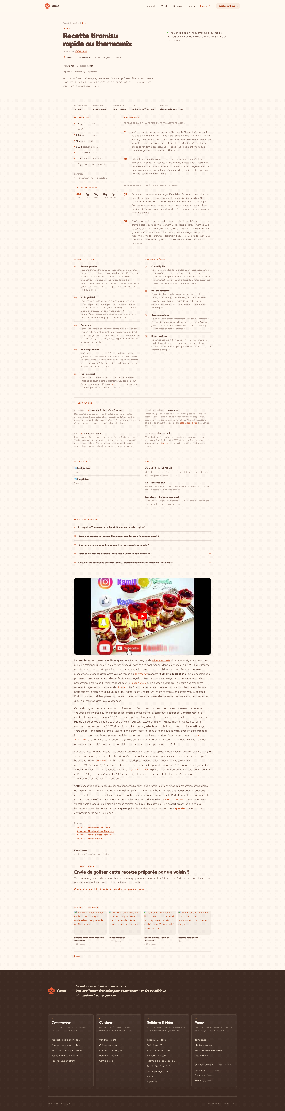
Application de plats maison (66, 1039)
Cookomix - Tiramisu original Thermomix (95, 831)
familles (164, 443)
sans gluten (102, 760)
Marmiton (122, 687)
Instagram (208, 1070)
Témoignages (202, 1039)
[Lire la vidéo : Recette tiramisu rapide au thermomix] (142, 616)
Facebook (204, 1075)
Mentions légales (203, 1045)
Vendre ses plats (107, 1039)
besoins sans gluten (188, 423)
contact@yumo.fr (204, 1064)
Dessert (85, 23)
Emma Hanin (81, 51)
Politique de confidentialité (208, 1050)
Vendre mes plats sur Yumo (129, 889)
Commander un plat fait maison (92, 889)
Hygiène (191, 6)
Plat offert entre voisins (159, 1050)
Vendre (165, 6)
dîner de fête (138, 682)
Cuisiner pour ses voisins (111, 1045)
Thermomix (141, 673)
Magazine (152, 1081)
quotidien (180, 808)
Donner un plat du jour (111, 1050)
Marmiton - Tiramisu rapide (89, 838)
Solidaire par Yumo (156, 1045)
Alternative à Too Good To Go (162, 1060)
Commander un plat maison (66, 1045)
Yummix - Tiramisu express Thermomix (95, 835)
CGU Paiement (202, 1055)
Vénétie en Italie (161, 660)
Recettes (75, 23)
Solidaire (177, 6)
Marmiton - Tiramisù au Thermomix (93, 827)
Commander (150, 6)
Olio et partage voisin (158, 1071)
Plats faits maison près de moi (67, 1050)
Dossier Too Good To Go (159, 1066)
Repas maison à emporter (65, 1055)
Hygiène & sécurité (108, 1055)
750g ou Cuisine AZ (176, 799)
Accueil (66, 23)
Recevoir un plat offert (63, 1060)
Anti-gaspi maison (156, 1055)
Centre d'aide (106, 1060)
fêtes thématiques (138, 769)
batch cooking (117, 384)
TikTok (203, 1080)
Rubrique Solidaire (156, 1039)
